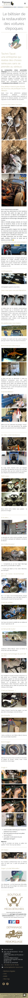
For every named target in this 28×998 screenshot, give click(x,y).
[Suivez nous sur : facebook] (3, 984)
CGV (5, 974)
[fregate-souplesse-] (14, 249)
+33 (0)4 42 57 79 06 (11, 965)
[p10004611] (14, 612)
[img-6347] (14, 123)
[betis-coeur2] (14, 499)
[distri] (14, 585)
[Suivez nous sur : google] (7, 984)
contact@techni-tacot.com (13, 967)
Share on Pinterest (17, 922)
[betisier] (14, 876)
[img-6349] (14, 156)
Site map (6, 979)
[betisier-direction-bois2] (14, 458)
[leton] (14, 278)
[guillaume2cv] (14, 638)
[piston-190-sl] (14, 300)
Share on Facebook (10, 922)
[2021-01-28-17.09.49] (14, 190)
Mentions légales (9, 971)
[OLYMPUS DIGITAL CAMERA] (14, 553)
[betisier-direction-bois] (14, 444)
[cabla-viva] (14, 354)
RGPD (5, 976)
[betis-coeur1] (14, 485)
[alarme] (14, 369)
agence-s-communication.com (12, 996)
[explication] (14, 330)
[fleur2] (14, 415)
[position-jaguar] (14, 700)
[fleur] (14, 401)
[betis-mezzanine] (14, 527)
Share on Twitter (14, 922)
